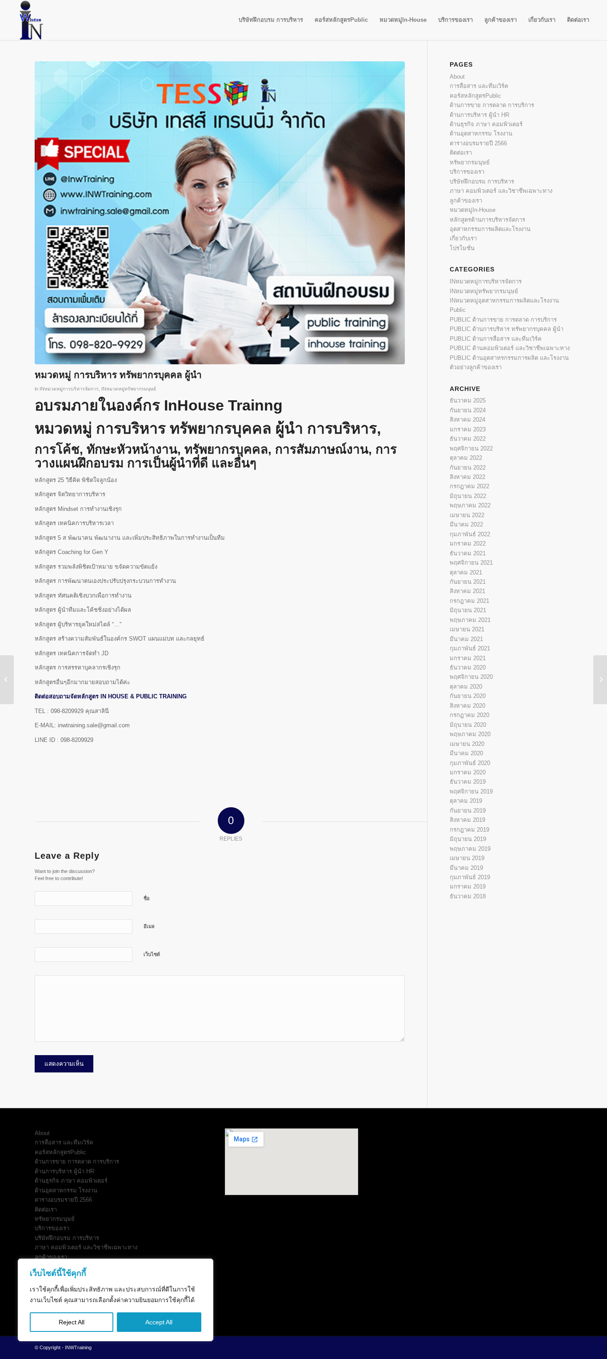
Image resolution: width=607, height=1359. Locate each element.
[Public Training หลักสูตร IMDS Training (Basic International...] (600, 679)
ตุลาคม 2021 (466, 572)
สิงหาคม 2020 (467, 705)
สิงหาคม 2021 (467, 591)
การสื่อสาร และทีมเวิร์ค (479, 86)
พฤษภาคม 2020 (470, 734)
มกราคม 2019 (468, 886)
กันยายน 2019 (468, 810)
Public (458, 310)
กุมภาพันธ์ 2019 (470, 877)
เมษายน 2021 (467, 629)
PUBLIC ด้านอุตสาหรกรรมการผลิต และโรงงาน (509, 358)
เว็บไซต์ (152, 954)
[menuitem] (271, 20)
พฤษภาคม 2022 (470, 505)
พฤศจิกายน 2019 (471, 791)
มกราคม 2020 (468, 772)
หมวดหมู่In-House (472, 210)
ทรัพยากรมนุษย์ (470, 162)
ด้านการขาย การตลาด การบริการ (492, 105)
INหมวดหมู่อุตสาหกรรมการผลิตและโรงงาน (504, 300)
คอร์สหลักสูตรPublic (475, 95)
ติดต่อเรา (461, 152)
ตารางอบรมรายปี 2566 (478, 143)
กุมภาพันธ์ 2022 (470, 534)
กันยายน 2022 (468, 467)
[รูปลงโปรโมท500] (220, 212)
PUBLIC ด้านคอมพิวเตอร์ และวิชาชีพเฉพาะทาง (510, 348)
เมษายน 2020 (467, 744)
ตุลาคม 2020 (466, 686)
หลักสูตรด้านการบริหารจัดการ (487, 219)
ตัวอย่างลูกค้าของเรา (476, 367)
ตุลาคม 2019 (466, 800)
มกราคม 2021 (468, 658)
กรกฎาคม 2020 (469, 715)
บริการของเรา (467, 171)
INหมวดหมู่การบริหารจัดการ (69, 388)
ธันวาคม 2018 (468, 896)
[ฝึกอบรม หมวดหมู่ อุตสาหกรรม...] (7, 679)
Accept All (158, 1322)
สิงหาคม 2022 (467, 477)
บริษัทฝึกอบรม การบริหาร (482, 181)
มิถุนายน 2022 (468, 496)
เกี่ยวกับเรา (463, 238)
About (457, 76)
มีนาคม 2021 (466, 639)
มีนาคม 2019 (466, 868)
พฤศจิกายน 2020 (471, 677)
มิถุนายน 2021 (468, 610)
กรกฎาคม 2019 (469, 829)
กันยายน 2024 (468, 410)
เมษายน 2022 (467, 515)
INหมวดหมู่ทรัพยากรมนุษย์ (128, 388)
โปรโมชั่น (462, 248)
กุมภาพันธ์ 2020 (470, 763)
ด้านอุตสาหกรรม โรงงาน (481, 133)
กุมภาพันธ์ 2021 (470, 648)
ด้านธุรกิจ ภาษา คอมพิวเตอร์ (486, 124)
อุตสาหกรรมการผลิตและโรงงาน (490, 229)
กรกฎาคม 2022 (469, 486)
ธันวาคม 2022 (468, 438)
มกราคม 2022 (468, 543)
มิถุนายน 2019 (468, 839)
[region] (115, 1300)
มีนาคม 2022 (466, 524)
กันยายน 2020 (468, 696)
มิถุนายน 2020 (468, 724)
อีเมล (149, 926)
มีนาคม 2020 (466, 753)
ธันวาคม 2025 (468, 400)
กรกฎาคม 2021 (469, 601)
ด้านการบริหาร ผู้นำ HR (479, 115)
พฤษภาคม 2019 (470, 848)
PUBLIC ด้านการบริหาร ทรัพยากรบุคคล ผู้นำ (506, 329)
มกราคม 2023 (468, 429)
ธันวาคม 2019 (468, 781)
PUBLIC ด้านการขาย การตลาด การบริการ (503, 319)
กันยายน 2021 (468, 581)
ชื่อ (147, 898)
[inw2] (29, 20)
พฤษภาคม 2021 (470, 620)
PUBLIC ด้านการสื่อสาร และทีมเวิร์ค (496, 338)
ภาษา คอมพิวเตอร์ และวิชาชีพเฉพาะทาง (501, 190)
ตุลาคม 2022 (466, 457)
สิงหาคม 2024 (467, 419)
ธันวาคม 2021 (468, 553)
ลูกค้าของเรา (466, 200)
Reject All (71, 1322)
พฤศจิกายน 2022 (471, 448)
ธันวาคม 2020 (468, 667)
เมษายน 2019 (467, 858)
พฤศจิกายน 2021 (471, 562)
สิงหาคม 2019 (467, 820)
